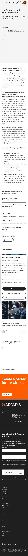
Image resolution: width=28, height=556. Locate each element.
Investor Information (6, 496)
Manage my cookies (14, 293)
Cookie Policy (17, 282)
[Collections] (17, 2)
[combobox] (14, 457)
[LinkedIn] (18, 421)
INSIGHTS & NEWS (6, 531)
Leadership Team (5, 493)
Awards (3, 498)
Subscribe (14, 478)
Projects (3, 514)
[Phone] (13, 421)
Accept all (14, 288)
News (3, 535)
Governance (4, 491)
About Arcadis (4, 489)
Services (3, 507)
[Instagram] (21, 421)
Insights (3, 533)
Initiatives (3, 516)
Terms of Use (18, 464)
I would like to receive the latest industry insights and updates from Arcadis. (15, 461)
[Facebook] (15, 421)
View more (23, 331)
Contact (3, 523)
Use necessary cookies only (14, 297)
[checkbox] (2, 461)
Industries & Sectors (6, 505)
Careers (3, 526)
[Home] (9, 2)
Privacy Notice (6, 282)
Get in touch (6, 394)
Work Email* (5, 447)
